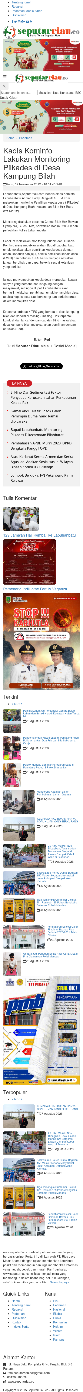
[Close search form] (4, 86)
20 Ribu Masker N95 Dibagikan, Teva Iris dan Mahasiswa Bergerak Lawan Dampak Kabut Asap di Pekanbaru (62, 851)
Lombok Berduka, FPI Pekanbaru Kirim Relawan (42, 478)
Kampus (58, 1339)
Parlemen (25, 138)
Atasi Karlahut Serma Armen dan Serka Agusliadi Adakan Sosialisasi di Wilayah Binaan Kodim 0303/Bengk (42, 461)
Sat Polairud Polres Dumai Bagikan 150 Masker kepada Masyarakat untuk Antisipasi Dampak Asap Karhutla (57, 877)
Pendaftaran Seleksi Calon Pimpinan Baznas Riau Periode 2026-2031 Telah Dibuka (63, 931)
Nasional (59, 1309)
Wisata (57, 1331)
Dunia (57, 1318)
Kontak (16, 1322)
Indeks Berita (20, 1326)
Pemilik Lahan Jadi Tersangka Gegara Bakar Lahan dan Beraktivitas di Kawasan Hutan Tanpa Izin (51, 713)
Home (10, 138)
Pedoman (18, 1313)
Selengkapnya (59, 1282)
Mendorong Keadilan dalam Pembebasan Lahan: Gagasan (54, 793)
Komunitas (60, 1322)
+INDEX (17, 704)
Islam (56, 1335)
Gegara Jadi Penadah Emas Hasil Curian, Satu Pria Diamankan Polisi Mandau (50, 955)
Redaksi (17, 6)
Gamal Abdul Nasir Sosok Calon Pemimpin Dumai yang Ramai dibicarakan (36, 416)
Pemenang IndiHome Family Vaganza (35, 588)
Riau (56, 1301)
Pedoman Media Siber (27, 11)
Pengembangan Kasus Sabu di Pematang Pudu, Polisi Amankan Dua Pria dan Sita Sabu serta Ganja (51, 740)
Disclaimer (19, 15)
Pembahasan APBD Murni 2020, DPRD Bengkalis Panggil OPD (41, 446)
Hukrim (58, 1326)
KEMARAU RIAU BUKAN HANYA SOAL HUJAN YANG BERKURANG (57, 820)
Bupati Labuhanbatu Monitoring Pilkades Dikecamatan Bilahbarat (37, 432)
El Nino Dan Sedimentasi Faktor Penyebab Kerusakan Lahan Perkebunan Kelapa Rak (43, 397)
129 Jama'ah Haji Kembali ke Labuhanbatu (39, 535)
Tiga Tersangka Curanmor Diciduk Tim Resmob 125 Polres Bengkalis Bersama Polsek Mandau (57, 902)
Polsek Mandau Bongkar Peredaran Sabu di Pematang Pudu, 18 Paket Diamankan (48, 766)
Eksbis (57, 1313)
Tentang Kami (21, 2)
